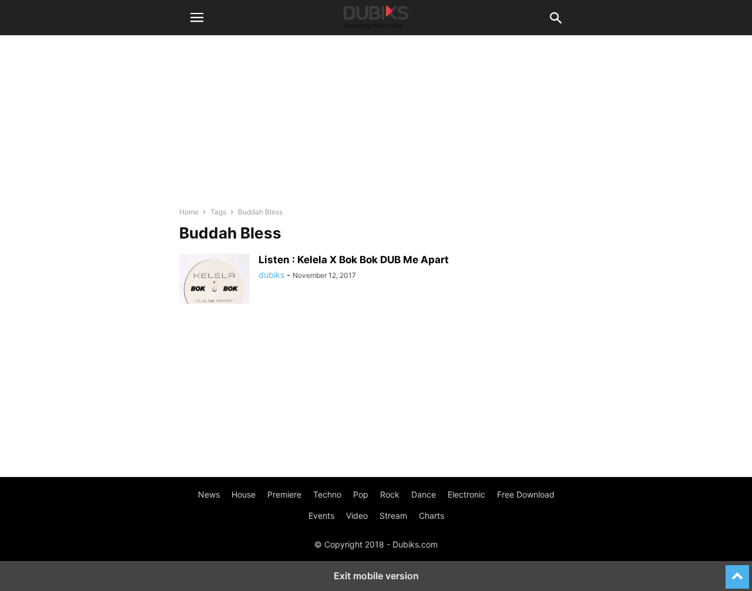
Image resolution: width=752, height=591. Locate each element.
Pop (360, 494)
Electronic (466, 494)
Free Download (526, 494)
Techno (327, 494)
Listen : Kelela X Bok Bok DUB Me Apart (353, 260)
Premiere (284, 494)
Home (189, 211)
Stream (393, 516)
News (209, 494)
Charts (431, 516)
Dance (423, 494)
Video (357, 516)
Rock (390, 494)
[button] (196, 17)
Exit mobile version (376, 576)
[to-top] (737, 571)
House (243, 494)
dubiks (271, 275)
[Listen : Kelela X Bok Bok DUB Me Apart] (214, 280)
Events (321, 516)
